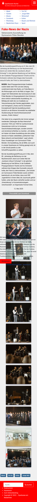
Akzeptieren (6, 261)
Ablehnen (17, 261)
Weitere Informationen (14, 265)
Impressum (27, 265)
